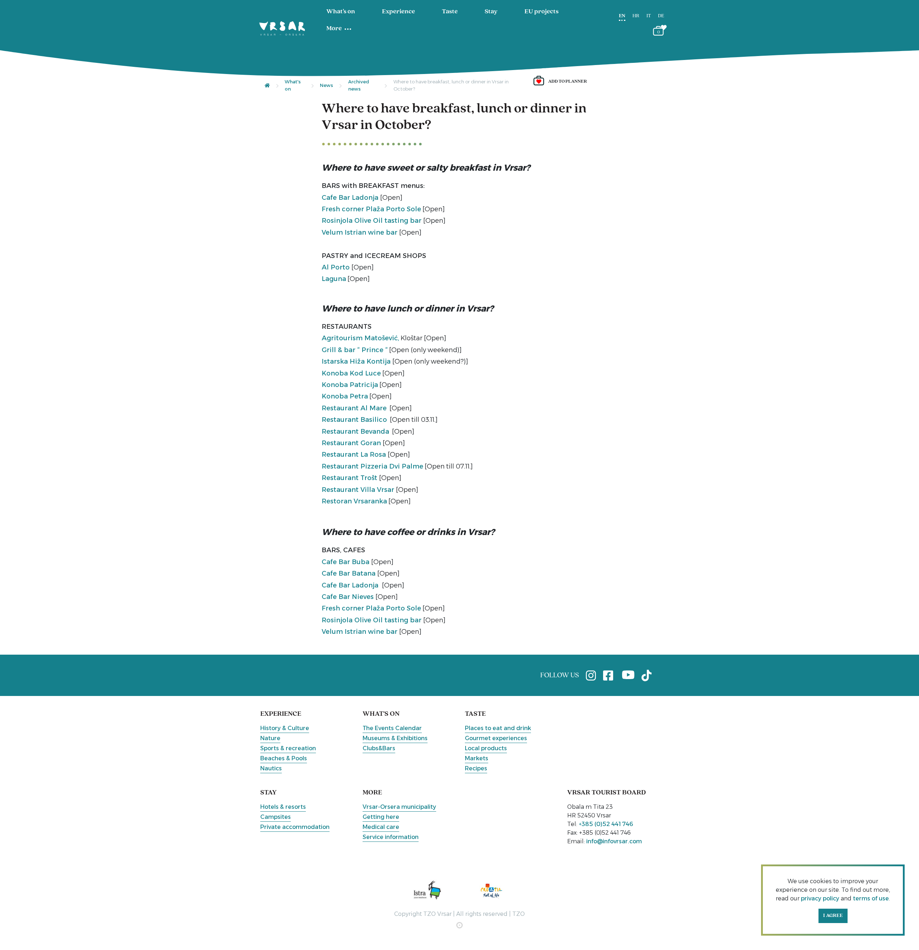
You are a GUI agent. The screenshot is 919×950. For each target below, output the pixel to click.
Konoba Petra (345, 396)
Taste (450, 12)
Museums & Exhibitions (395, 738)
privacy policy (820, 898)
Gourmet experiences (496, 738)
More (334, 29)
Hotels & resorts (283, 806)
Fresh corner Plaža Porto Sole (371, 209)
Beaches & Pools (283, 758)
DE (661, 16)
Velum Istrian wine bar (360, 232)
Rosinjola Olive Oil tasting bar (372, 221)
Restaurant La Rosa (355, 454)
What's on (340, 12)
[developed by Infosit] (459, 925)
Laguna (334, 279)
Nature (270, 738)
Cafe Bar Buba (346, 562)
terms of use (871, 898)
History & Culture (284, 728)
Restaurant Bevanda (355, 431)
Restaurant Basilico (354, 420)
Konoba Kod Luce (351, 373)
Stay (491, 12)
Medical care (381, 827)
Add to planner (567, 81)
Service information (391, 837)
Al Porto (336, 267)
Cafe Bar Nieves (348, 597)
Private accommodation (295, 827)
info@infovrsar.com (614, 841)
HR (636, 16)
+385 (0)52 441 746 (606, 824)
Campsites (275, 816)
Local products (486, 748)
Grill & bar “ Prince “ (355, 350)
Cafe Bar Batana (349, 573)
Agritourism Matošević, (360, 338)
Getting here (381, 816)
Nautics (271, 768)
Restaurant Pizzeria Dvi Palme (372, 466)
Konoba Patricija (350, 385)
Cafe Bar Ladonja (351, 198)
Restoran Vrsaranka (354, 501)
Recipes (476, 768)
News (326, 85)
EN (622, 16)
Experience (398, 12)
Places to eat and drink (498, 728)
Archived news (358, 85)
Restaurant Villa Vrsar (359, 490)
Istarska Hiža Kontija (357, 361)
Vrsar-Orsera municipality (399, 806)
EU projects (541, 12)
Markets (476, 758)
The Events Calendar (392, 728)
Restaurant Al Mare (354, 408)
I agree (833, 915)
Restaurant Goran (352, 443)
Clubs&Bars (379, 748)
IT (649, 16)
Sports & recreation (288, 748)
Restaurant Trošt (350, 478)
